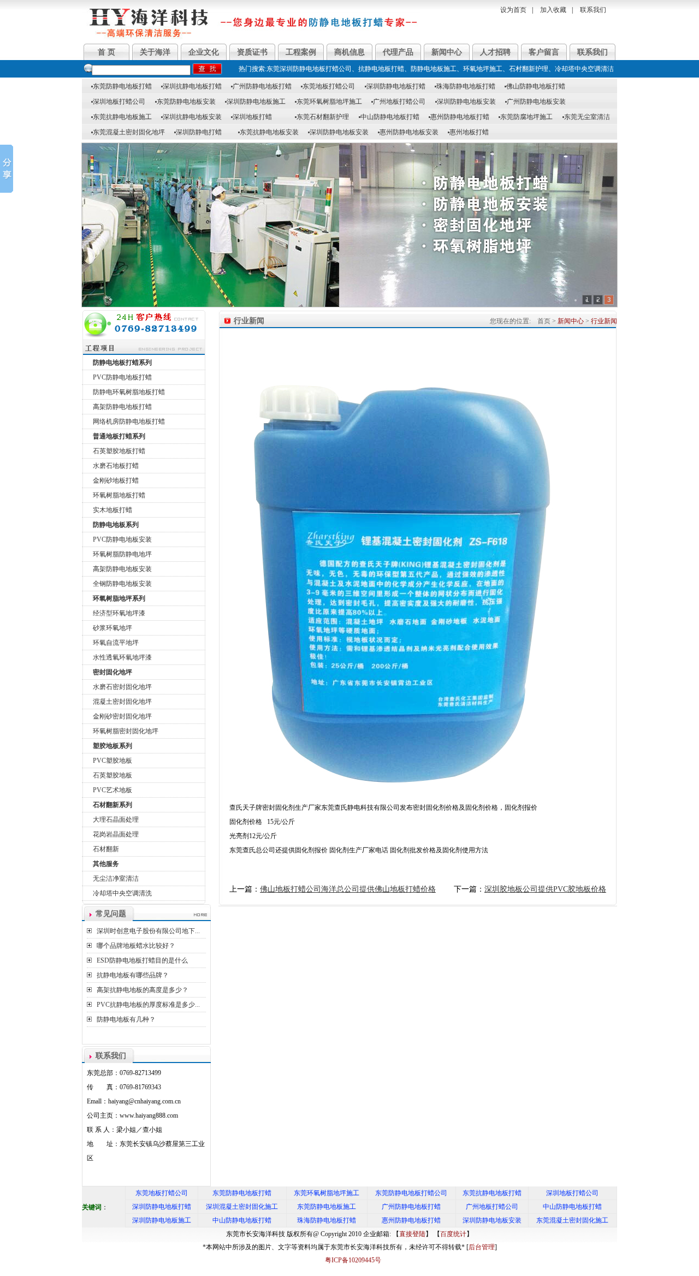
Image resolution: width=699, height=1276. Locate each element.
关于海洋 (155, 52)
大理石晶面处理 (116, 819)
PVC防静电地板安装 (122, 539)
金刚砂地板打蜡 (116, 480)
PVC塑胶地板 (112, 760)
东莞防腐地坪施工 (526, 117)
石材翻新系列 (112, 805)
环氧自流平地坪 (116, 642)
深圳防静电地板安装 (465, 101)
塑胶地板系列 (112, 746)
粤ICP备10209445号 (349, 1260)
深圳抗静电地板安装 (191, 117)
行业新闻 (604, 321)
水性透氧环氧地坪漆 (122, 657)
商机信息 (349, 52)
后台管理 (482, 1247)
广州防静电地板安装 (535, 101)
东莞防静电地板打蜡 (121, 86)
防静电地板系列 (116, 525)
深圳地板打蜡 (251, 117)
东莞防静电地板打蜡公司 (411, 1193)
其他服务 (106, 864)
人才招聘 (495, 52)
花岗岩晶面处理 (116, 834)
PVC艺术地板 (112, 790)
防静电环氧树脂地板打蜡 (129, 392)
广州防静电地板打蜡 (261, 86)
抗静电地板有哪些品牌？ (133, 975)
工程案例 (301, 52)
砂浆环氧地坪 (112, 628)
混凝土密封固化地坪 (122, 701)
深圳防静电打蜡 (198, 132)
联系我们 (593, 10)
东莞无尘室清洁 (586, 117)
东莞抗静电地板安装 (268, 132)
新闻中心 (446, 52)
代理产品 (398, 52)
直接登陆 (412, 1234)
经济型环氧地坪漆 (119, 613)
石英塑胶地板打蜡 (119, 451)
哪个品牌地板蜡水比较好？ (136, 945)
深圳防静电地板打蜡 (395, 86)
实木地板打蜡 (112, 510)
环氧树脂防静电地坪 (122, 554)
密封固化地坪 (112, 672)
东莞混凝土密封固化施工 (572, 1220)
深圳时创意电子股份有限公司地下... (148, 931)
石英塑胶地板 (112, 775)
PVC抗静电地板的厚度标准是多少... (148, 1004)
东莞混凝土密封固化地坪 (128, 132)
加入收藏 (553, 10)
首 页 (106, 52)
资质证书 (252, 52)
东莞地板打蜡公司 (328, 86)
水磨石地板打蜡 (116, 466)
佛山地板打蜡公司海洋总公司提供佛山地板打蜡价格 (348, 889)
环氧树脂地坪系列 (119, 598)
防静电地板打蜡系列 (122, 362)
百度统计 (453, 1234)
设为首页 (513, 10)
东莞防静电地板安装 (185, 101)
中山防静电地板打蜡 (389, 117)
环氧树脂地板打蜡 (119, 495)
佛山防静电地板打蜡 (535, 86)
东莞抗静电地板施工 (121, 117)
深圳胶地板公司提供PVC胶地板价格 (545, 889)
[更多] (201, 915)
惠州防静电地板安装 (408, 132)
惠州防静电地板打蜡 (459, 117)
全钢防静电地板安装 (122, 583)
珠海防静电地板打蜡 (465, 86)
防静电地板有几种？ (126, 1019)
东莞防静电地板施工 (326, 1206)
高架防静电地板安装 (122, 569)
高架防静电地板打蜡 (122, 407)
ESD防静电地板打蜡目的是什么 (142, 960)
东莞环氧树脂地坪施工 (328, 101)
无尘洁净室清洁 (116, 878)
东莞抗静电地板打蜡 (492, 1193)
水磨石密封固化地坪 (122, 687)
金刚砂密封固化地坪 (122, 716)
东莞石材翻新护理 (322, 117)
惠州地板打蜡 (468, 132)
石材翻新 (106, 849)
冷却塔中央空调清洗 (122, 893)
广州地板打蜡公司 (398, 101)
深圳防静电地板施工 (255, 101)
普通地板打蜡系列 (119, 436)
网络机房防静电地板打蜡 (129, 421)
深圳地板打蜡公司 (118, 101)
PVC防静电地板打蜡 (122, 377)
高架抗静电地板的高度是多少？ (142, 990)
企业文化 (203, 52)
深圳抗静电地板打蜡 (191, 86)
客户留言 (544, 52)
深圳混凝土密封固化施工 (242, 1206)
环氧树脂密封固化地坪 (125, 731)
